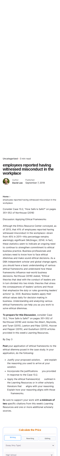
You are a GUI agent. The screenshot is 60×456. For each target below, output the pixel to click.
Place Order (50, 27)
